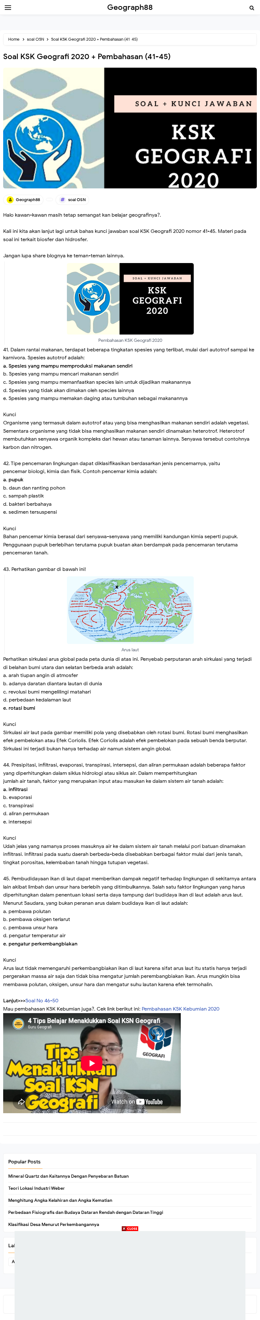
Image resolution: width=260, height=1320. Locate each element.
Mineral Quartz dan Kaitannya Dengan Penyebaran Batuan (68, 1176)
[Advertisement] (130, 1275)
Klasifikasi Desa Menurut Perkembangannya (53, 1224)
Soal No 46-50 (41, 1001)
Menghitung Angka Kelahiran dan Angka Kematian (60, 1200)
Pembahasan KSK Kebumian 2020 (180, 1009)
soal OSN (77, 199)
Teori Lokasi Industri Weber (36, 1188)
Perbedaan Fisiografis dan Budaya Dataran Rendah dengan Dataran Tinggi (85, 1212)
